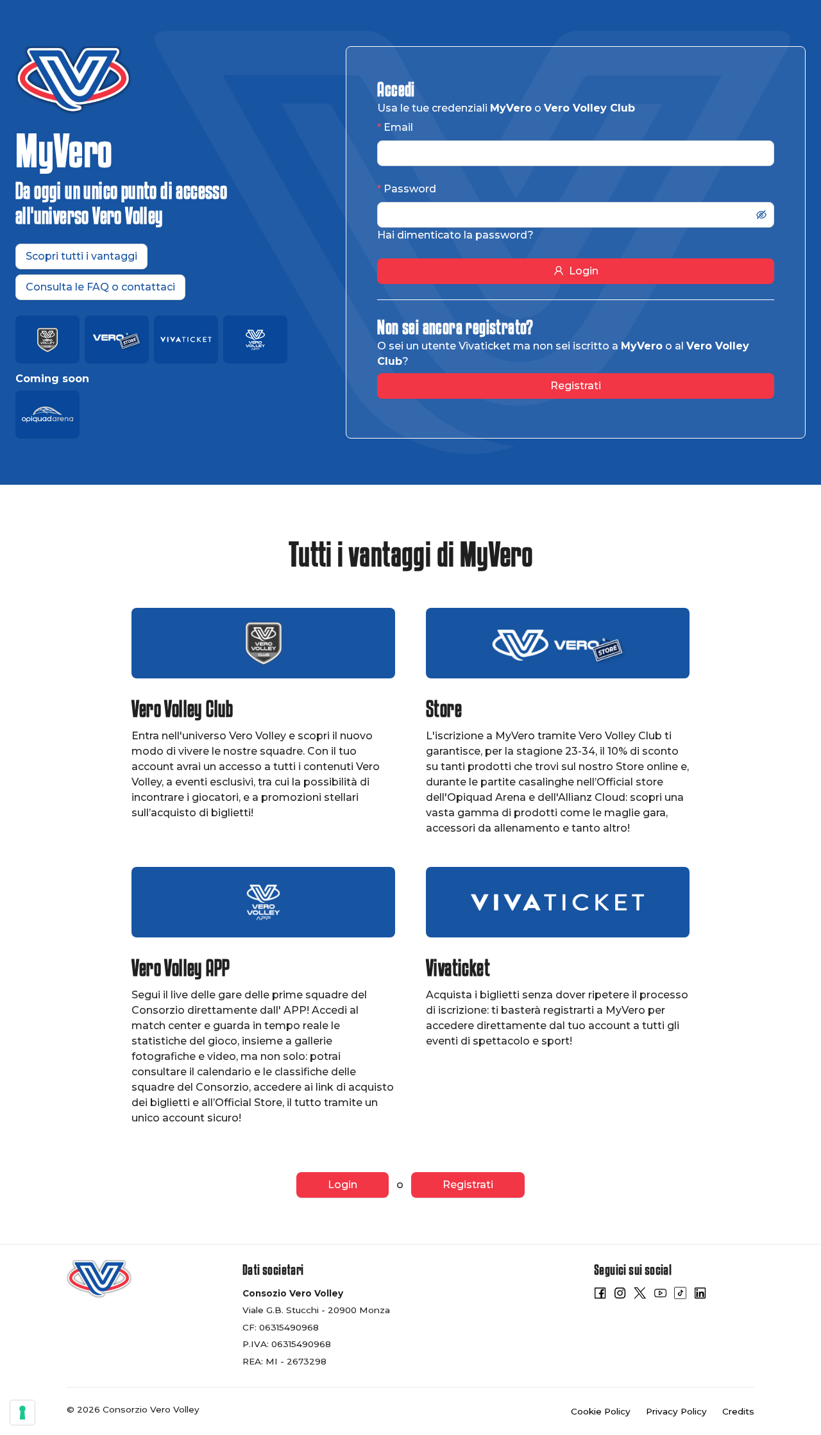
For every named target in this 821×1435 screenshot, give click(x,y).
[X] (640, 1295)
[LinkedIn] (700, 1295)
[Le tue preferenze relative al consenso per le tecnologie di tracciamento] (22, 1412)
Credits (738, 1411)
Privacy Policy (676, 1411)
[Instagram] (620, 1295)
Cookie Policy (601, 1411)
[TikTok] (680, 1295)
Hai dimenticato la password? (455, 235)
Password (410, 189)
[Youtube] (660, 1295)
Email (398, 127)
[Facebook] (600, 1295)
